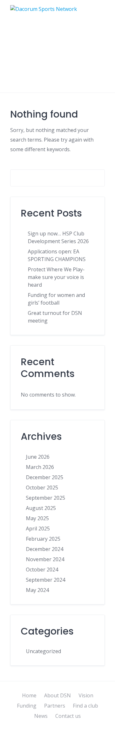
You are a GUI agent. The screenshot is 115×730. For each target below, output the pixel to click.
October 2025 (42, 487)
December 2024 (44, 549)
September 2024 (45, 579)
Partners (54, 705)
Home (29, 695)
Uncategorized (43, 651)
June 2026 (38, 456)
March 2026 (40, 467)
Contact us (68, 715)
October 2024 (42, 569)
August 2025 (41, 508)
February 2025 (43, 538)
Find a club (85, 705)
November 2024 (45, 559)
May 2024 (37, 590)
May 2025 (37, 518)
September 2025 (45, 497)
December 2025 (44, 477)
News (41, 715)
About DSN (57, 695)
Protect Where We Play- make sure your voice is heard (56, 277)
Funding (26, 705)
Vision (86, 695)
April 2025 (38, 528)
